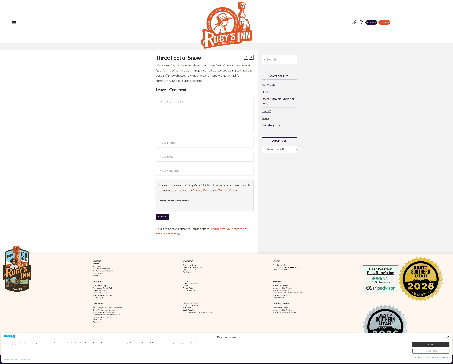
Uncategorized (272, 125)
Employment (279, 298)
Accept (431, 344)
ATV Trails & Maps (99, 286)
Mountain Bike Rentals (102, 295)
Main (265, 118)
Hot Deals (187, 308)
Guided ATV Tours (99, 293)
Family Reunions (99, 290)
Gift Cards (187, 272)
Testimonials (97, 273)
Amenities (96, 266)
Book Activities (189, 310)
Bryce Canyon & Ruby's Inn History (107, 308)
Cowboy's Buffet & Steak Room (286, 267)
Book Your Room (190, 305)
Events (266, 111)
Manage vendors (420, 357)
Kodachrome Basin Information (106, 315)
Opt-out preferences (10, 359)
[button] (448, 337)
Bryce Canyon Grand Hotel (284, 312)
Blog (265, 91)
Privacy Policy (202, 190)
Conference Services (101, 268)
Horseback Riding (190, 283)
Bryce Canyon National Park (278, 101)
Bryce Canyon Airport (282, 290)
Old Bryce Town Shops (192, 267)
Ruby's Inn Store (190, 265)
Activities (268, 84)
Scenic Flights (98, 298)
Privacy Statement (25, 359)
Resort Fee (97, 320)
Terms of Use (227, 190)
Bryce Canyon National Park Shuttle (288, 293)
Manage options (431, 351)
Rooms (95, 264)
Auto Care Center (280, 286)
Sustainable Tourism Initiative (104, 317)
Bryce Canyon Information (103, 310)
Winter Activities (189, 288)
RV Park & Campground (102, 271)
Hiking (185, 281)
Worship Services (280, 295)
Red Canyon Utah (190, 303)
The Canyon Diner (280, 265)
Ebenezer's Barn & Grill (282, 270)
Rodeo (185, 286)
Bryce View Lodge (280, 308)
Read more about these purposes (438, 357)
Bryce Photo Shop (191, 270)
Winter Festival (189, 290)
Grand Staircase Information (104, 312)
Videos (95, 276)
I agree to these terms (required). (174, 200)
